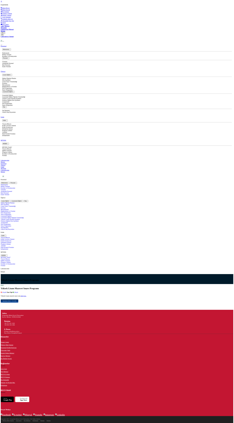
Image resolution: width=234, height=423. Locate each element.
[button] (6, 49)
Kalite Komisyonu (7, 127)
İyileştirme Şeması (7, 129)
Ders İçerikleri (6, 80)
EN (2, 35)
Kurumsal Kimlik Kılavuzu (8, 347)
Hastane (42, 420)
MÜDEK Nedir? (7, 147)
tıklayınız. (23, 296)
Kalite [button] (2, 117)
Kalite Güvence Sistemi (9, 125)
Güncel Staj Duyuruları (9, 112)
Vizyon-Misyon (6, 124)
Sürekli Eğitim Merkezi (7, 353)
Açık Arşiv (4, 369)
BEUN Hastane (5, 377)
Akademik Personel (8, 63)
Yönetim (4, 61)
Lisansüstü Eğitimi (7, 95)
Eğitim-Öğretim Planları (9, 78)
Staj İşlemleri (6, 110)
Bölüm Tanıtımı (6, 54)
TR (2, 33)
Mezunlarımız (6, 85)
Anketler (4, 132)
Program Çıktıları (7, 130)
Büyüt (16, 292)
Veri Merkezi (4, 372)
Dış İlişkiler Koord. (6, 358)
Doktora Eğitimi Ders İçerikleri (11, 100)
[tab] (5, 183)
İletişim (3, 162)
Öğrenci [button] (3, 71)
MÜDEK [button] (3, 140)
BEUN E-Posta (5, 374)
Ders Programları (7, 88)
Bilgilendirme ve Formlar (9, 86)
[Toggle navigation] (3, 41)
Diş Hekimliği (5, 380)
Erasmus (4, 83)
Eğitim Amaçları (7, 150)
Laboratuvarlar (5, 160)
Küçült (4, 292)
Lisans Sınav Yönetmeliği (9, 81)
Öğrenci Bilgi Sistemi (7, 345)
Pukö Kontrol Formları (8, 134)
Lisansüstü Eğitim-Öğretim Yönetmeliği (13, 97)
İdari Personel (6, 65)
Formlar (4, 155)
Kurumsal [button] (3, 46)
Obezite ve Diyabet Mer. (8, 382)
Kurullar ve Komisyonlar (9, 56)
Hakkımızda (5, 53)
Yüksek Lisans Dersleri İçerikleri (11, 98)
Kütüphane (4, 385)
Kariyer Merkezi (5, 356)
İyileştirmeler (6, 135)
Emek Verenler (6, 66)
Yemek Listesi (5, 342)
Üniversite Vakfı (5, 350)
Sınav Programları (7, 90)
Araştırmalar (5, 102)
